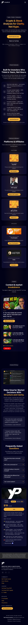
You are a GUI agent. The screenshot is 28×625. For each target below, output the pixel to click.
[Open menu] (25, 2)
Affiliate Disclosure (17, 619)
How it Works (5, 581)
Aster (3, 600)
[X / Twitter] (9, 572)
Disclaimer (9, 619)
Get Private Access (14, 36)
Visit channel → (14, 171)
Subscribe (7, 348)
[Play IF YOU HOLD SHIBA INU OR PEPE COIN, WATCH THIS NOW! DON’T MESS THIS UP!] (14, 303)
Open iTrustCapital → (14, 243)
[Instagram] (3, 572)
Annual (20, 501)
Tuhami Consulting (17, 621)
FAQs (3, 583)
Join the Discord (14, 119)
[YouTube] (6, 572)
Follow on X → (14, 217)
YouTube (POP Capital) (7, 590)
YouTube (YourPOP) (7, 588)
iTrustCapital (5, 598)
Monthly (13, 501)
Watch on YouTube (14, 41)
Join (14, 509)
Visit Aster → (14, 265)
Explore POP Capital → (14, 194)
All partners (4, 602)
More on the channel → (8, 345)
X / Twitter (4, 592)
